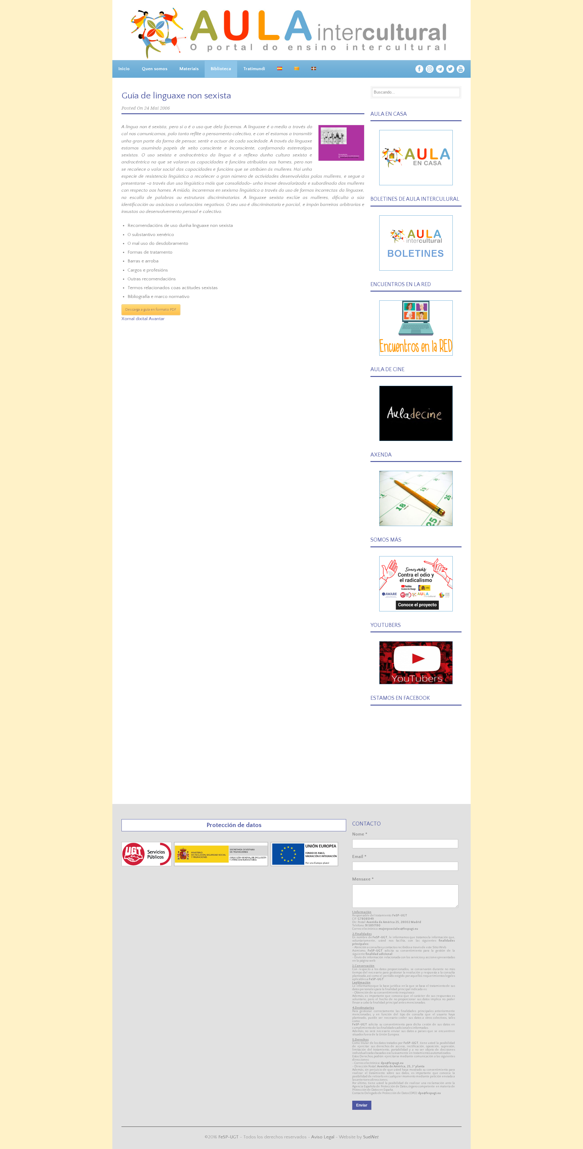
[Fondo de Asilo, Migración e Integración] (304, 864)
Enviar (361, 1105)
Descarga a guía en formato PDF (150, 310)
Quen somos (154, 68)
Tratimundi (254, 68)
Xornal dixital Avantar (143, 318)
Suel (371, 1137)
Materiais (189, 68)
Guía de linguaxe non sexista (176, 96)
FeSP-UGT (228, 1137)
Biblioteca (221, 68)
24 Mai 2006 (157, 108)
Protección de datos (233, 825)
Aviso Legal (322, 1137)
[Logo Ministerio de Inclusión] (221, 864)
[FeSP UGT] (147, 864)
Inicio (124, 68)
